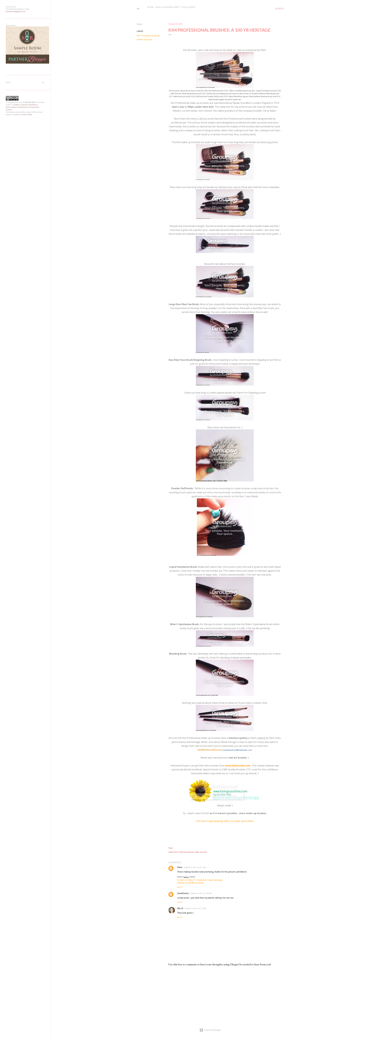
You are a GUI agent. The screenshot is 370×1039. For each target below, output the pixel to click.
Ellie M (180, 908)
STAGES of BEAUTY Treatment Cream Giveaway (199, 880)
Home (150, 7)
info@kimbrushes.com (209, 749)
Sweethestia (182, 893)
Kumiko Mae (30, 102)
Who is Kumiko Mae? (168, 7)
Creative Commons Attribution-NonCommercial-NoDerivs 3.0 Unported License (22, 107)
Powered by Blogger (212, 1030)
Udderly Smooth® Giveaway (190, 882)
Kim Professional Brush (148, 35)
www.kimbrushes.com (238, 765)
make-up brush (144, 39)
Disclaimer (188, 7)
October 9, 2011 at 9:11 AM (195, 867)
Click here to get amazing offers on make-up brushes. (225, 821)
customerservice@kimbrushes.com (237, 750)
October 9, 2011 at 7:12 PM (195, 908)
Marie (179, 867)
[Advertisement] (224, 993)
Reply (180, 887)
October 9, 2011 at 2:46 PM (201, 893)
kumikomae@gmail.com (15, 11)
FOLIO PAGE (27, 114)
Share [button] (139, 24)
